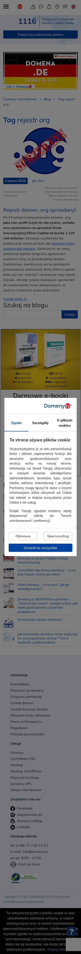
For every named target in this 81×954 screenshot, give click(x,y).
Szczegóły (40, 423)
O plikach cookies (64, 422)
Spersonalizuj (58, 536)
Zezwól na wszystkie (40, 548)
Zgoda (16, 423)
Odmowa (23, 536)
